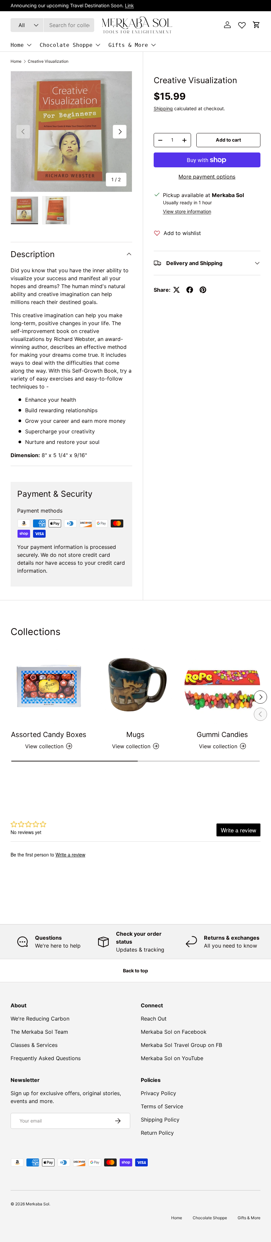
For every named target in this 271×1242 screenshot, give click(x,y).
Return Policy (157, 1132)
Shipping (163, 108)
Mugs (135, 734)
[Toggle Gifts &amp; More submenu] (153, 45)
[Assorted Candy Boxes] (49, 686)
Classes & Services (34, 1045)
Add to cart (228, 140)
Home (17, 45)
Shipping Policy (160, 1119)
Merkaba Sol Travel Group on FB (181, 1045)
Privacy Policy (158, 1093)
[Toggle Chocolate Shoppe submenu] (98, 45)
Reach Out (154, 1018)
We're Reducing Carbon (40, 1018)
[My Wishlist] (242, 24)
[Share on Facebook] (189, 289)
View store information (187, 211)
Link (129, 5)
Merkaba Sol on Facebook (174, 1031)
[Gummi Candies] (222, 686)
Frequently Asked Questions (46, 1058)
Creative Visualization (48, 61)
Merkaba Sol (37, 1203)
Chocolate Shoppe (66, 45)
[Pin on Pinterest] (203, 289)
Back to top (135, 970)
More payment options (206, 176)
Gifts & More (128, 45)
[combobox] (52, 25)
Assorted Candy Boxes (48, 734)
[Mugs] (136, 686)
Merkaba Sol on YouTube (172, 1058)
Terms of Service (162, 1106)
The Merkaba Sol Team (39, 1031)
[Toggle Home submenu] (29, 45)
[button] (256, 24)
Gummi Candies (222, 734)
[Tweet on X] (176, 289)
